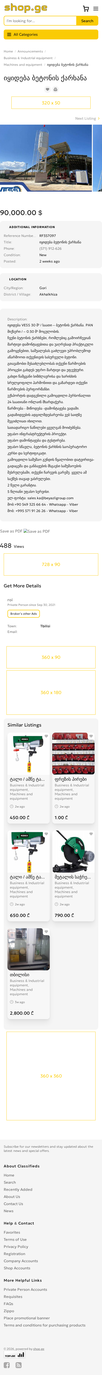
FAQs (8, 1303)
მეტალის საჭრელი (73, 877)
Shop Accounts (17, 1268)
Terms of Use (15, 1239)
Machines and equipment (23, 65)
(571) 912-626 (50, 248)
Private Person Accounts (25, 1289)
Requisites (13, 1296)
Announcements (30, 51)
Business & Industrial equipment (28, 58)
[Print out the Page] (55, 89)
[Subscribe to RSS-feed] (19, 1365)
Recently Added (18, 1189)
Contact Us (13, 1203)
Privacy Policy (16, 1246)
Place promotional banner (27, 1318)
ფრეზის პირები (71, 779)
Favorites (12, 1232)
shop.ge (38, 1349)
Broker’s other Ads (23, 613)
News (8, 1211)
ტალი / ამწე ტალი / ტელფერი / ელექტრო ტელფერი (28, 779)
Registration (14, 1253)
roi (10, 599)
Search (10, 1182)
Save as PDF (12, 531)
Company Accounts (21, 1261)
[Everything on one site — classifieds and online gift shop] (26, 11)
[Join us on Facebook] (7, 1365)
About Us (12, 1196)
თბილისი (19, 974)
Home (8, 51)
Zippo (9, 1311)
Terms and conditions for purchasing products (44, 1325)
